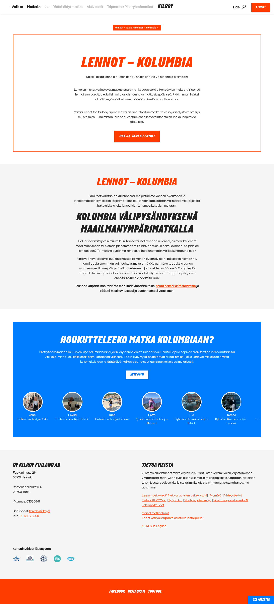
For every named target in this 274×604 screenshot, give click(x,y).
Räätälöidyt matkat (68, 7)
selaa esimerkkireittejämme (176, 286)
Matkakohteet (38, 7)
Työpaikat (175, 500)
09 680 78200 (29, 516)
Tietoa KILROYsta (154, 500)
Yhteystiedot (233, 495)
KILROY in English (154, 526)
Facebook (117, 591)
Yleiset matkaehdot (155, 513)
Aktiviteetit (95, 7)
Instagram (136, 591)
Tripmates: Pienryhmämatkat (130, 7)
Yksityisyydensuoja (197, 500)
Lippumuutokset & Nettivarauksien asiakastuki (174, 495)
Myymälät (215, 495)
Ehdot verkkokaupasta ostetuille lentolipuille (172, 518)
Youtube (155, 591)
